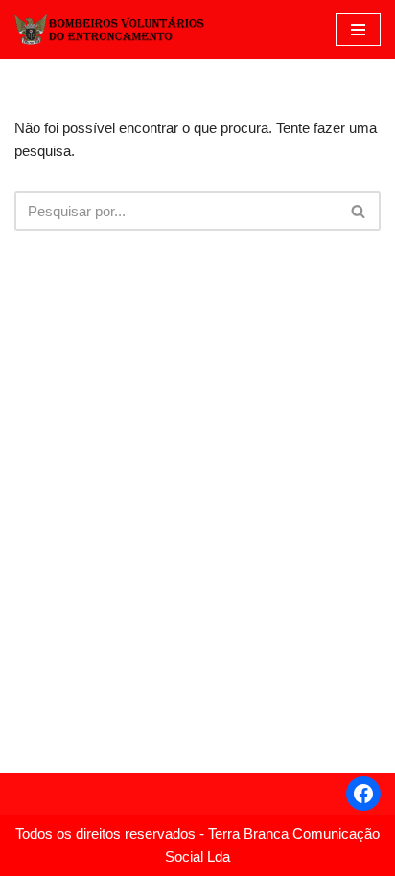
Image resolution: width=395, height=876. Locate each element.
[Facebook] (363, 793)
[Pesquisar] (359, 211)
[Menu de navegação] (358, 29)
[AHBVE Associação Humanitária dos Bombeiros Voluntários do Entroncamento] (110, 29)
